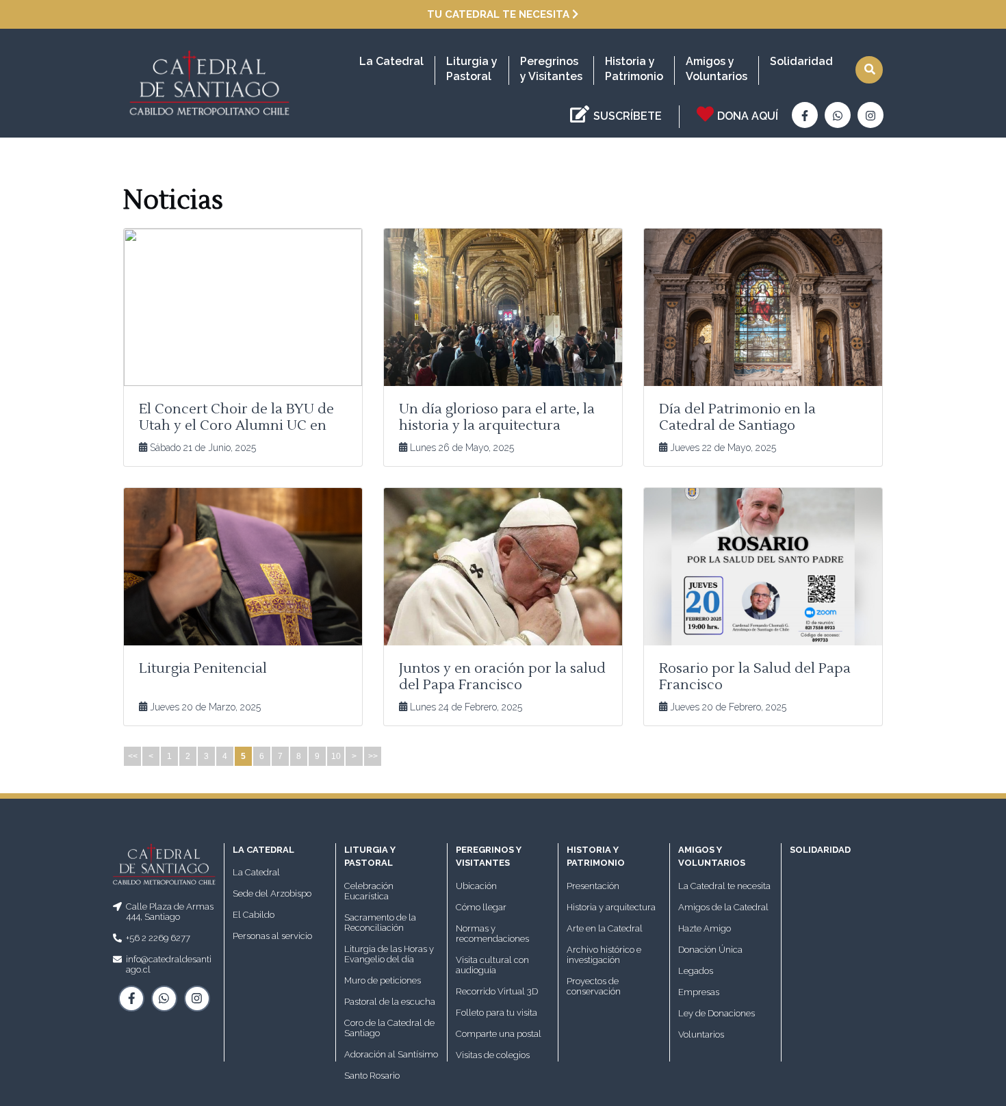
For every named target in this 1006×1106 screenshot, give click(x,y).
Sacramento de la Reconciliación (380, 922)
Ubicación (476, 886)
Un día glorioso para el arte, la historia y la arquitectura (497, 417)
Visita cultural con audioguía (492, 965)
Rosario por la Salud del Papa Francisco (755, 677)
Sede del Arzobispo (272, 893)
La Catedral (256, 872)
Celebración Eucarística (369, 891)
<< (133, 756)
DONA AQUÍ (747, 116)
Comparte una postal (498, 1034)
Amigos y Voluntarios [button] (716, 69)
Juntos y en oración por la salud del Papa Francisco (502, 677)
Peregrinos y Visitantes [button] (551, 69)
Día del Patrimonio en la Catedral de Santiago (737, 417)
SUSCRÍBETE (627, 116)
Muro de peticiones (382, 980)
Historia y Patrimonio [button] (634, 69)
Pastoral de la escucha (389, 1001)
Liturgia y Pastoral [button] (472, 69)
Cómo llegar (481, 907)
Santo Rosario (372, 1075)
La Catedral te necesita (724, 886)
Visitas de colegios (493, 1055)
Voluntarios (701, 1034)
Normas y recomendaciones (492, 933)
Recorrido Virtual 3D (497, 991)
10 (336, 756)
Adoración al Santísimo (391, 1054)
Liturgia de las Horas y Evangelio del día (389, 954)
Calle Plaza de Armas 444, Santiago (170, 911)
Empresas (698, 992)
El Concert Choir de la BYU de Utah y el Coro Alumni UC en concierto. (236, 425)
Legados (695, 971)
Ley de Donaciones (716, 1013)
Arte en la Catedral (605, 928)
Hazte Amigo (704, 928)
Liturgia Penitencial (203, 669)
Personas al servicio (272, 936)
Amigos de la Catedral (723, 907)
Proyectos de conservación (594, 986)
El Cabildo (253, 915)
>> (373, 756)
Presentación (593, 886)
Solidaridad (801, 61)
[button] (869, 69)
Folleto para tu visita (496, 1012)
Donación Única (710, 949)
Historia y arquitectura (611, 907)
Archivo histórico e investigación (604, 954)
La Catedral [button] (391, 61)
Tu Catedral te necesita (499, 14)
